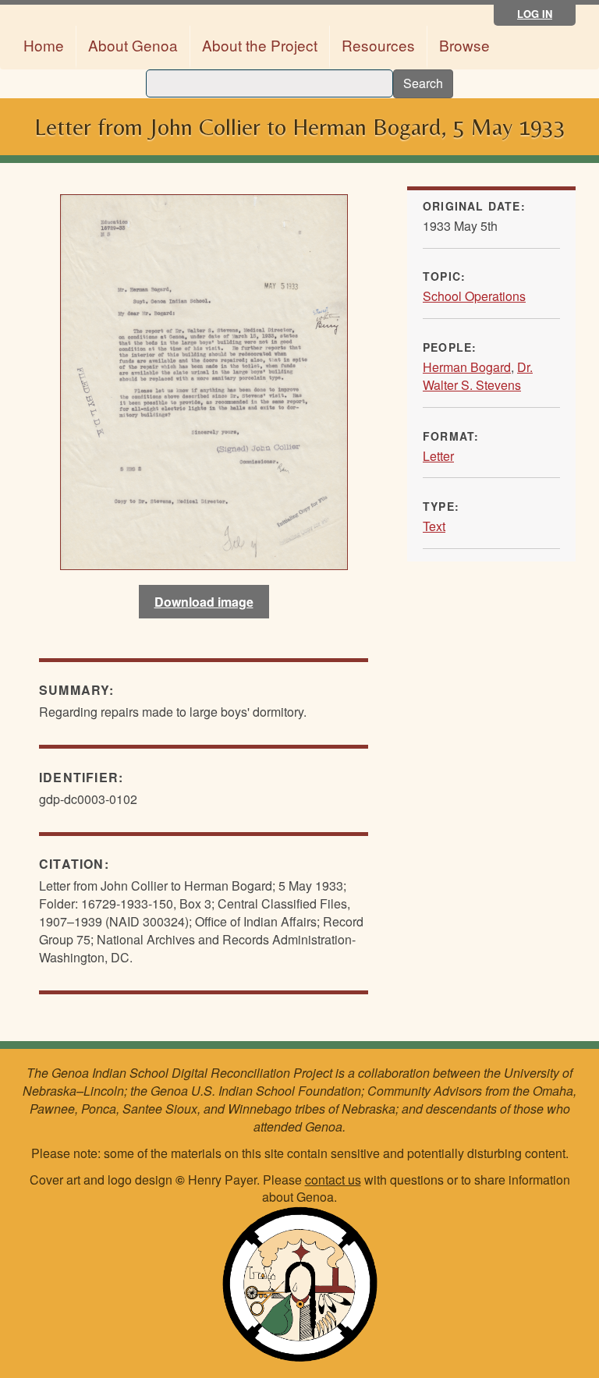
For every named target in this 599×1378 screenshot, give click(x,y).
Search (423, 83)
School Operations (474, 296)
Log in (534, 13)
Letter (438, 456)
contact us (333, 1179)
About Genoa (133, 44)
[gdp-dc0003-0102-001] (203, 382)
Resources (378, 44)
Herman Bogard (467, 367)
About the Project (259, 44)
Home (43, 44)
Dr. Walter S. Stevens (478, 376)
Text (434, 526)
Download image (203, 602)
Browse (464, 44)
